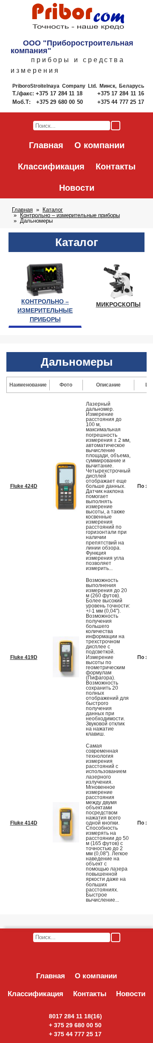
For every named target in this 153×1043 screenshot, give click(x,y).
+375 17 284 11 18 (60, 93)
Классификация (51, 166)
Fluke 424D (23, 486)
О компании (99, 145)
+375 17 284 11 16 (120, 93)
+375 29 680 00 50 (60, 102)
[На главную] (78, 17)
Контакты (116, 166)
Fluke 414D (23, 823)
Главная (46, 145)
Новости (76, 187)
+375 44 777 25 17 (120, 102)
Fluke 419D (23, 657)
